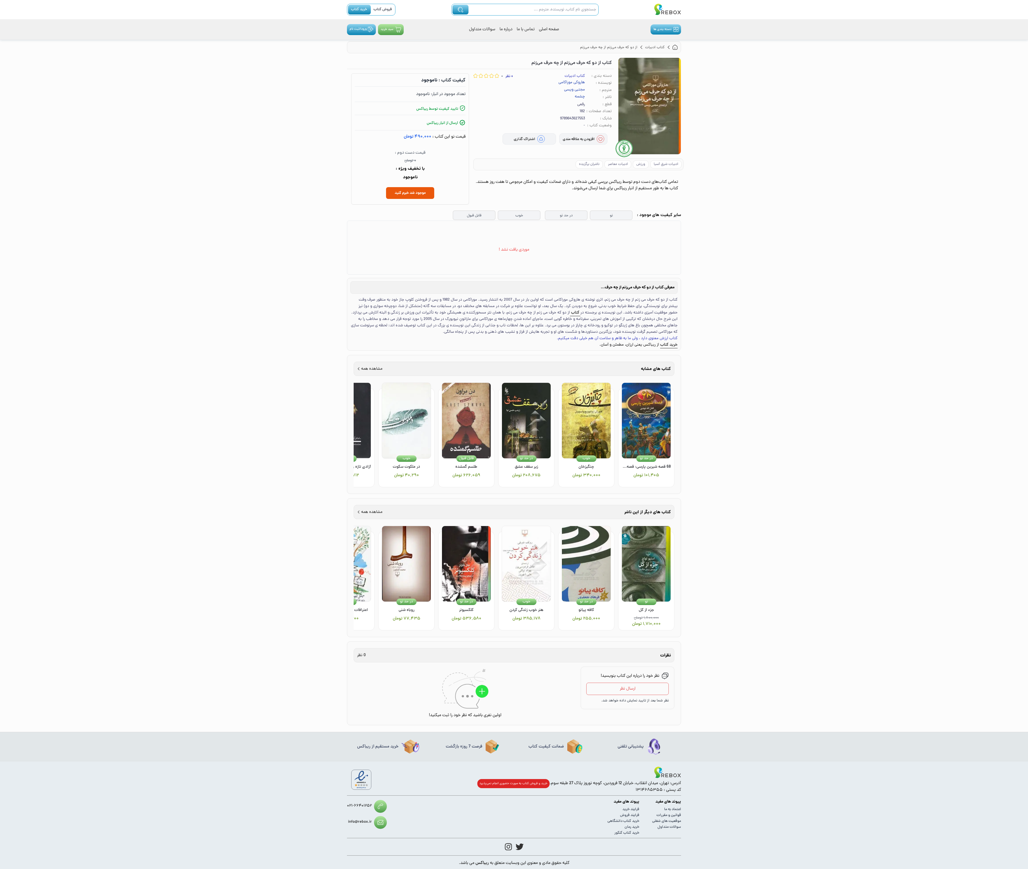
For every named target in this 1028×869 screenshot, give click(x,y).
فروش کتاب (382, 9)
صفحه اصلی (549, 29)
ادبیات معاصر (618, 164)
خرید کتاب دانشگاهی (623, 821)
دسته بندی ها (662, 29)
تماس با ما (526, 29)
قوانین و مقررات (668, 815)
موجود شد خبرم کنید (410, 193)
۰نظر (509, 76)
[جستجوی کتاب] (460, 9)
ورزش (640, 164)
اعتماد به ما (672, 809)
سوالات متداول (482, 29)
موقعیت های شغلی (666, 821)
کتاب (575, 313)
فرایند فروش (629, 815)
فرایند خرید (630, 809)
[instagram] (508, 847)
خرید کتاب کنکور (626, 833)
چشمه (580, 97)
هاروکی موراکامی (571, 83)
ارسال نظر (628, 689)
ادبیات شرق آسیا (666, 164)
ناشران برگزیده (589, 164)
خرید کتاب (359, 9)
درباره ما (506, 29)
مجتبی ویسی (574, 90)
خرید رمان (632, 827)
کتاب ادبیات (575, 76)
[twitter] (520, 847)
